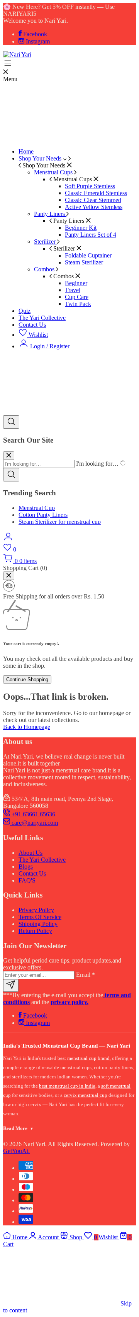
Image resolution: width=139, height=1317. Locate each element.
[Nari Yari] (17, 54)
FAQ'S (27, 880)
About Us (30, 852)
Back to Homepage (26, 727)
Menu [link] (10, 79)
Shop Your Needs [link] (44, 165)
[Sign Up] (11, 985)
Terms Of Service (40, 917)
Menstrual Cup (37, 508)
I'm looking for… (97, 463)
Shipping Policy (38, 924)
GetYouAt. (16, 1151)
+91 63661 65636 (32, 814)
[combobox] (39, 464)
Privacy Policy (36, 910)
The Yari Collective (42, 859)
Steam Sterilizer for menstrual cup (60, 521)
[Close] (8, 576)
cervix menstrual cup (85, 1095)
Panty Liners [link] (69, 220)
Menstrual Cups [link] (72, 179)
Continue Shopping (27, 679)
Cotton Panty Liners (43, 514)
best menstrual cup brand (84, 1058)
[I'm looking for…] (8, 455)
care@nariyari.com (34, 822)
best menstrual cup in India (67, 1086)
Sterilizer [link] (64, 248)
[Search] (11, 422)
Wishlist (37, 334)
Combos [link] (63, 276)
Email (85, 974)
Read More (18, 1128)
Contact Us (32, 873)
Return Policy (35, 931)
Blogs (26, 866)
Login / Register (49, 346)
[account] (8, 539)
